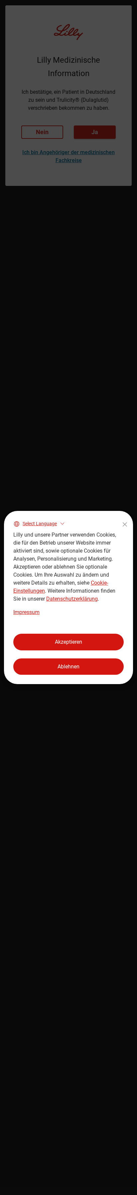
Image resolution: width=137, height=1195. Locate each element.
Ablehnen (68, 666)
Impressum (26, 612)
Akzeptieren (68, 642)
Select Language (40, 523)
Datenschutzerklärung (72, 599)
